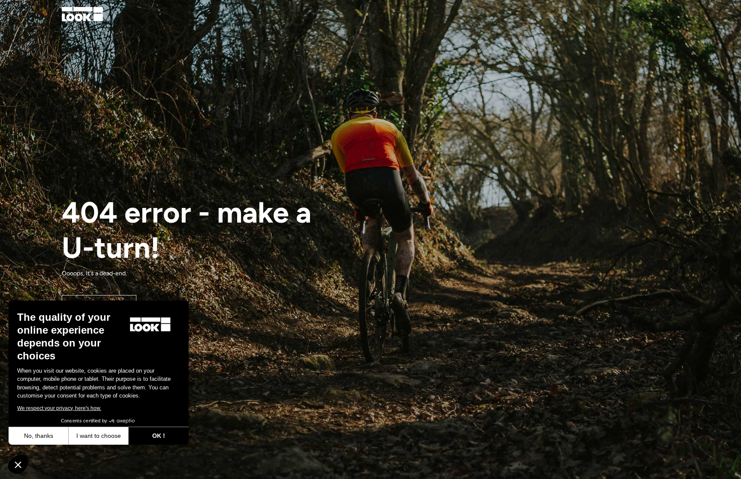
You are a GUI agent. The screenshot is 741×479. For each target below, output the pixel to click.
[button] (18, 464)
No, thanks (38, 435)
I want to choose (98, 435)
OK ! (158, 435)
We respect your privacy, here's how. (59, 408)
